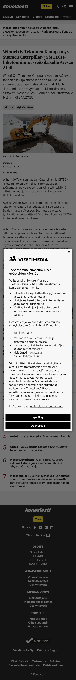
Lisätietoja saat (36, 406)
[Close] (69, 252)
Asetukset (38, 426)
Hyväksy (38, 417)
